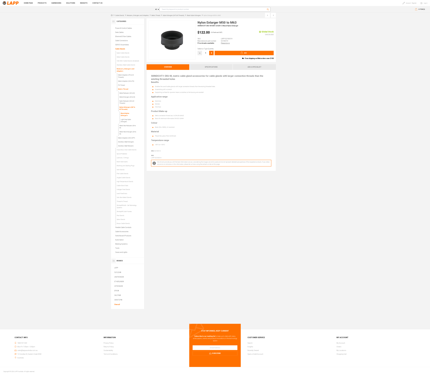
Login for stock (269, 34)
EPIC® (116, 291)
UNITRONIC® (119, 277)
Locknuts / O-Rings (123, 158)
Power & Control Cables (123, 28)
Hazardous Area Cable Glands (127, 150)
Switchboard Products (123, 236)
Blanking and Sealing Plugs (125, 165)
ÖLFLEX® (117, 272)
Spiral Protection (122, 154)
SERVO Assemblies (122, 45)
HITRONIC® (118, 286)
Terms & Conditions (111, 354)
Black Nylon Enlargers (125, 114)
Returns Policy (109, 347)
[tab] (168, 67)
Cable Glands (120, 49)
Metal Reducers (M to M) (127, 93)
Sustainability (108, 350)
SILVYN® (117, 295)
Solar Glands (121, 219)
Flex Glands (120, 215)
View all (117, 304)
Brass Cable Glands (123, 223)
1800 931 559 (22, 343)
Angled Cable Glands (123, 177)
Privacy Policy (109, 343)
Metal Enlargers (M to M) (127, 97)
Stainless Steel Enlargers (126, 142)
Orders (338, 347)
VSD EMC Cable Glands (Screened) (128, 61)
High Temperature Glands (125, 181)
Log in (425, 3)
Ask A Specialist (254, 67)
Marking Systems (121, 244)
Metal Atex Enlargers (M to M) (127, 133)
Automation (119, 240)
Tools (117, 248)
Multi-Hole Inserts (122, 162)
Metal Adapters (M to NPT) (126, 138)
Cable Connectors (121, 40)
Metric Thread (123, 89)
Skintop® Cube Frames (124, 211)
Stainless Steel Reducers (126, 146)
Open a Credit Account (255, 354)
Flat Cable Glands (122, 173)
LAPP (116, 268)
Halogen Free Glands (123, 189)
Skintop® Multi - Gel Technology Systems (127, 206)
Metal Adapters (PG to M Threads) (126, 76)
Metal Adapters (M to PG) (126, 81)
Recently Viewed (253, 350)
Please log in (225, 43)
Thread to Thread (122, 201)
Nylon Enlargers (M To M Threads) (127, 108)
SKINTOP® (118, 300)
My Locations (341, 350)
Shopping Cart (341, 354)
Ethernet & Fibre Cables (123, 36)
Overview (168, 67)
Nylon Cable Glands (123, 53)
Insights (250, 347)
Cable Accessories (121, 231)
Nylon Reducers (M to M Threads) (126, 102)
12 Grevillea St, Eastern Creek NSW (29, 354)
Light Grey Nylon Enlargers (126, 121)
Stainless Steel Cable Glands (126, 65)
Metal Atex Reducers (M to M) (127, 127)
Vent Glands (121, 170)
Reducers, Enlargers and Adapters (125, 70)
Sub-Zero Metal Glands (124, 197)
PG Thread (121, 85)
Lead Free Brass (122, 193)
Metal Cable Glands (123, 57)
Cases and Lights (121, 252)
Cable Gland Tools (122, 185)
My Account (340, 343)
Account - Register (411, 3)
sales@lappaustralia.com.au (27, 350)
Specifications (211, 67)
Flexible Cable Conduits (123, 227)
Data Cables (119, 32)
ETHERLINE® (119, 281)
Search (268, 9)
